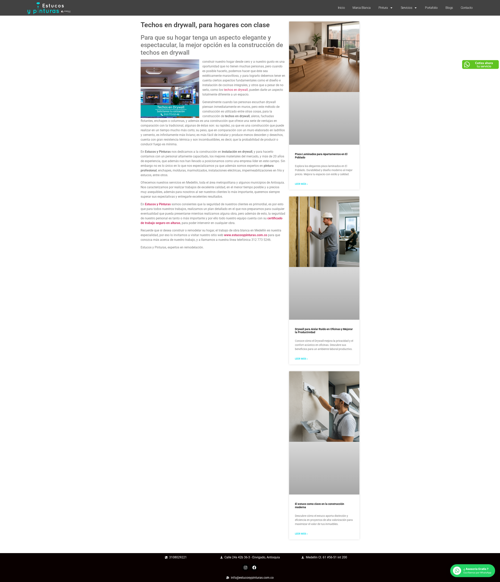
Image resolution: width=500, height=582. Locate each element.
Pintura (383, 8)
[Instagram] (245, 567)
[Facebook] (254, 567)
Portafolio (431, 8)
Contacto (466, 8)
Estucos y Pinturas (158, 204)
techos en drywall (236, 90)
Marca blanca (362, 8)
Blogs (449, 8)
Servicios (406, 8)
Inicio (341, 8)
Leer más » (301, 184)
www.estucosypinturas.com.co (245, 235)
